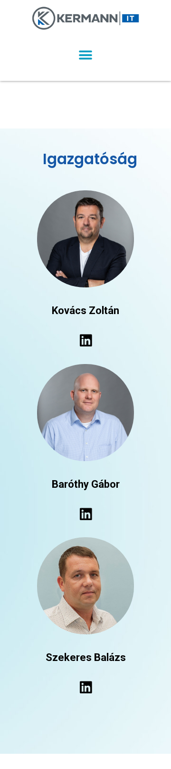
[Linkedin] (85, 341)
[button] (85, 55)
